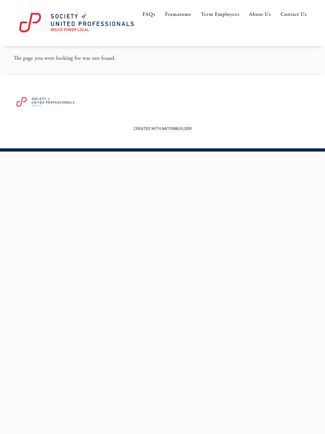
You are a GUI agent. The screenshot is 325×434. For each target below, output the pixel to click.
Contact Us (294, 14)
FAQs (149, 14)
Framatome (178, 14)
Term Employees (220, 14)
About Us (260, 14)
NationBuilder (177, 128)
